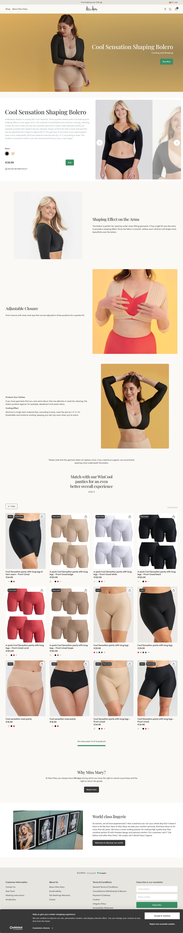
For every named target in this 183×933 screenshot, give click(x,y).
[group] (26, 541)
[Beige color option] (13, 154)
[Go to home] (91, 9)
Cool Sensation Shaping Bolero (45, 112)
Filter (13, 506)
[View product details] (26, 576)
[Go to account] (165, 9)
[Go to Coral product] (14, 581)
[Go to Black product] (11, 581)
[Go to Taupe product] (97, 652)
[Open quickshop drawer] (42, 517)
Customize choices (41, 928)
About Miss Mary (20, 9)
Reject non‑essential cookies (162, 924)
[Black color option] (7, 154)
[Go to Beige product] (9, 581)
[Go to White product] (6, 581)
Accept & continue (162, 916)
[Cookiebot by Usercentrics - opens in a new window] (16, 928)
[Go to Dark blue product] (99, 652)
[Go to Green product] (102, 652)
